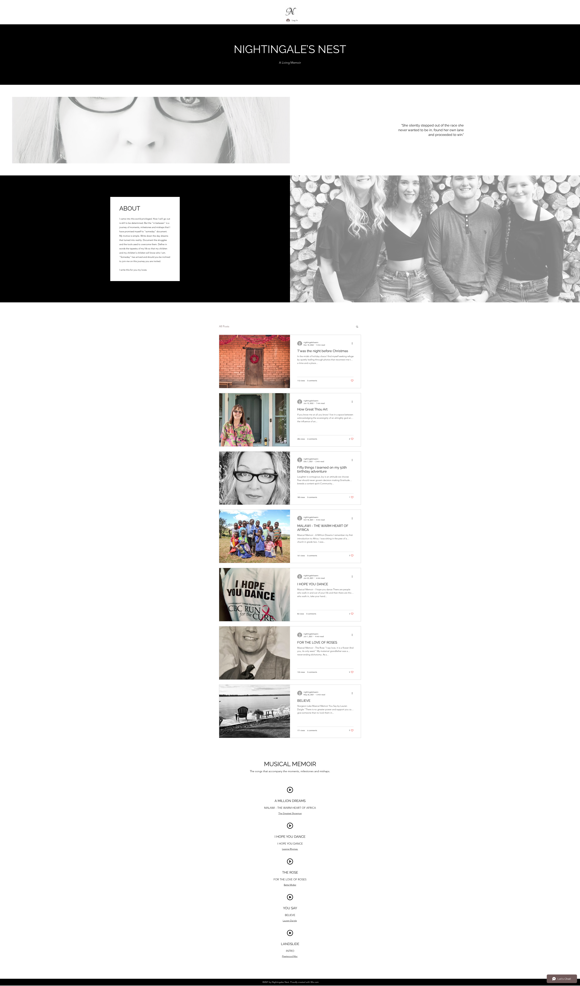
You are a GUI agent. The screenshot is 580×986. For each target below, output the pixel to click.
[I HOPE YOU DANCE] (254, 594)
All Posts (224, 326)
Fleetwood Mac (290, 956)
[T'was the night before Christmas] (254, 361)
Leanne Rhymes (290, 849)
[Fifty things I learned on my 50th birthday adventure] (254, 478)
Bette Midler (290, 884)
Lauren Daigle (290, 920)
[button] (357, 327)
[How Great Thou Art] (254, 419)
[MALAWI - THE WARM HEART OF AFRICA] (254, 536)
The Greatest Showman (290, 813)
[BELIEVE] (254, 711)
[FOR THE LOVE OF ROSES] (254, 653)
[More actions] (353, 343)
